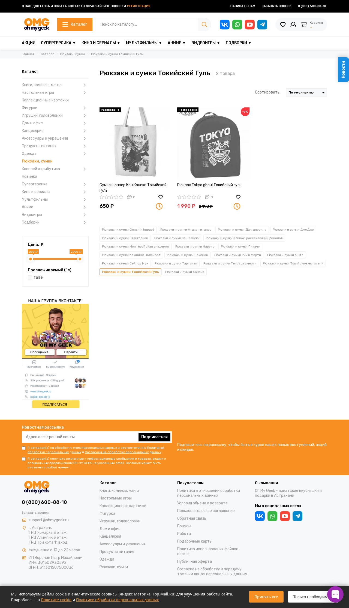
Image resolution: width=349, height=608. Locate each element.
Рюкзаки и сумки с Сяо (285, 255)
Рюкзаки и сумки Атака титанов (186, 229)
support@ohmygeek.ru (49, 520)
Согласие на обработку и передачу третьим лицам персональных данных (212, 571)
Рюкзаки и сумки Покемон (187, 255)
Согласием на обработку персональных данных (123, 452)
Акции (28, 43)
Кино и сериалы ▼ (101, 43)
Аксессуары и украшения (45, 138)
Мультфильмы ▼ (144, 43)
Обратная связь (191, 518)
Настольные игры (38, 92)
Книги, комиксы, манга (42, 85)
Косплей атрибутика (41, 169)
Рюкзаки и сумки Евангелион (125, 238)
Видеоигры (32, 214)
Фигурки (29, 108)
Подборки (31, 222)
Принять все (266, 596)
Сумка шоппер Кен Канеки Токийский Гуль (133, 188)
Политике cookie (56, 599)
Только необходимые (313, 596)
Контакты (76, 6)
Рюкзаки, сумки (37, 161)
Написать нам (242, 6)
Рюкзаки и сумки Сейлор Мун (125, 263)
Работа (184, 533)
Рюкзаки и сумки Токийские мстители (293, 263)
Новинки (29, 176)
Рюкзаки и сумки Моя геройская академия (135, 246)
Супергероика (34, 184)
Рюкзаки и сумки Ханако (184, 272)
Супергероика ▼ (58, 43)
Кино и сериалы (36, 191)
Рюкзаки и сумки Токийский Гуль (130, 272)
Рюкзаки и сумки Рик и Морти (237, 255)
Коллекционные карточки (45, 100)
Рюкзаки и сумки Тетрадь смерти (230, 263)
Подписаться (154, 437)
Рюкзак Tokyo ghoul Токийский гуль (209, 185)
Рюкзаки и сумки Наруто (195, 246)
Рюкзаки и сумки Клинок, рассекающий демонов (244, 238)
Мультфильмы (35, 199)
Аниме (27, 207)
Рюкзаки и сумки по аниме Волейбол (131, 255)
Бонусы (184, 526)
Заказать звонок (276, 6)
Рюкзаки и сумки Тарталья (176, 263)
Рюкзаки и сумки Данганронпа (242, 229)
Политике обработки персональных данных (117, 599)
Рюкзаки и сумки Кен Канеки (177, 238)
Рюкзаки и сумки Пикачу (240, 246)
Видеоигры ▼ (205, 43)
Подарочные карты (194, 541)
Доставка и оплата (49, 6)
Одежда (29, 153)
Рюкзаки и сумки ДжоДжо (293, 229)
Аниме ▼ (177, 43)
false (38, 277)
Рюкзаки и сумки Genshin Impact (128, 229)
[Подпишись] (55, 352)
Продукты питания (39, 146)
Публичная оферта (194, 561)
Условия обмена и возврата (202, 503)
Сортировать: (267, 92)
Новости (118, 6)
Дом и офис (32, 123)
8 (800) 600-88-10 (312, 6)
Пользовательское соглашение (206, 510)
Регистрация (138, 6)
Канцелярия (32, 130)
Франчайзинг (98, 6)
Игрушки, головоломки (42, 115)
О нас (26, 6)
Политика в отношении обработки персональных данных (208, 493)
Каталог (79, 24)
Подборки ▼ (239, 43)
